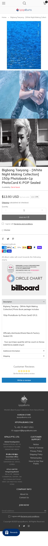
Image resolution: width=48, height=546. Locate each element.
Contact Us (24, 497)
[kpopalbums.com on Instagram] (28, 526)
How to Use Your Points (36, 462)
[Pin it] (13, 239)
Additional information (11, 351)
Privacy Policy (36, 451)
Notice (36, 444)
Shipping (5, 202)
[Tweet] (8, 239)
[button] (6, 210)
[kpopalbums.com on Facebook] (19, 526)
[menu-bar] (3, 3)
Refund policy (36, 458)
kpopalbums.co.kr (24, 417)
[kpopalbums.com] (24, 10)
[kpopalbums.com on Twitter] (24, 526)
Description (7, 302)
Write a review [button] (24, 380)
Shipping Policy (36, 454)
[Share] (3, 239)
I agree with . (19, 224)
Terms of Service (36, 448)
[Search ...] (24, 3)
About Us (24, 494)
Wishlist (7, 230)
